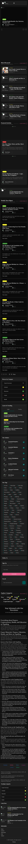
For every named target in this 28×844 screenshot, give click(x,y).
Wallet (5, 505)
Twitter (17, 765)
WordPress (17, 489)
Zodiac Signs (12, 485)
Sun (16, 548)
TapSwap (23, 543)
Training (5, 528)
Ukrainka (13, 516)
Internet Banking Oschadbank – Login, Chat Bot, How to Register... (12, 174)
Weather (5, 501)
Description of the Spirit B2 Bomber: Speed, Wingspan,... (17, 97)
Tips (22, 534)
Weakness (12, 501)
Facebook (5, 765)
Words (11, 489)
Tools (5, 534)
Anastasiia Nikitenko (9, 248)
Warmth (5, 503)
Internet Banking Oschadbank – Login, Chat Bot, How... (17, 88)
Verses (13, 510)
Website (12, 498)
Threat (16, 537)
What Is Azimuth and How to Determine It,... (17, 79)
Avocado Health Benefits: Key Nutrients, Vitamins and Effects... (16, 808)
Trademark (6, 530)
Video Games (6, 510)
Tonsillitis (11, 534)
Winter (15, 494)
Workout (5, 489)
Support (10, 548)
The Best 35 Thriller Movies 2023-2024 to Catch (16, 106)
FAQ (2, 834)
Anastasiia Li (11, 452)
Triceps (5, 523)
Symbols (12, 545)
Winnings (6, 496)
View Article (4, 219)
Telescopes (18, 539)
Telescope (6, 541)
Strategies (6, 552)
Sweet (5, 548)
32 (9, 374)
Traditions (12, 528)
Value (18, 512)
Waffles (16, 505)
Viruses (17, 507)
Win (11, 496)
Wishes (10, 494)
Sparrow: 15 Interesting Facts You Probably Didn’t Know (15, 814)
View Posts (10, 442)
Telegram (12, 541)
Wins (20, 494)
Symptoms (6, 545)
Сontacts (2, 830)
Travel (5, 525)
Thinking (22, 537)
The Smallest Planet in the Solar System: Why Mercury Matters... (13, 340)
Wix (5, 494)
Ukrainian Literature (17, 519)
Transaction (19, 525)
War (19, 503)
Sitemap (14, 841)
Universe (17, 514)
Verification (19, 510)
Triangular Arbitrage (13, 523)
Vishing (11, 507)
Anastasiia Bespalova (9, 211)
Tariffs (17, 543)
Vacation (5, 514)
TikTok (5, 537)
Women (14, 492)
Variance (12, 512)
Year (15, 487)
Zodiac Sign (20, 485)
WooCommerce (7, 492)
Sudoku (21, 548)
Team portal (3, 832)
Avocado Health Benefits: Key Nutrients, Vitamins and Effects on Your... (13, 208)
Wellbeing (17, 496)
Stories (17, 552)
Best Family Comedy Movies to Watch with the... (17, 70)
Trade (12, 530)
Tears (12, 543)
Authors (2, 835)
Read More (22, 593)
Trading (18, 528)
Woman (19, 492)
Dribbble (11, 765)
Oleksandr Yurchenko (13, 469)
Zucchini (5, 485)
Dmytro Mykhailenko (9, 181)
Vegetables (6, 512)
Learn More (22, 63)
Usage (11, 514)
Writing (20, 487)
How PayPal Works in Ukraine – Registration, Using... (17, 115)
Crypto (18, 601)
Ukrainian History (7, 521)
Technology (19, 541)
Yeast (11, 487)
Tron (20, 521)
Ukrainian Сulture (7, 519)
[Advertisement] (14, 47)
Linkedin (11, 767)
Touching (12, 532)
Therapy (5, 539)
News (2, 597)
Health (5, 19)
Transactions (11, 525)
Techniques (6, 543)
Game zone (6, 599)
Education (11, 95)
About (2, 829)
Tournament (18, 530)
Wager (10, 505)
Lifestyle (11, 67)
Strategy (22, 550)
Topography (19, 532)
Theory (11, 539)
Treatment (22, 523)
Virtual (23, 507)
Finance (11, 86)
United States (6, 516)
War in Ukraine (12, 503)
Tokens (17, 534)
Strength (16, 550)
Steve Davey (7, 152)
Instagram (23, 765)
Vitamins (5, 507)
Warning (18, 501)
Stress (11, 550)
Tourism (5, 532)
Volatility (22, 505)
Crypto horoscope (8, 601)
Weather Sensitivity (20, 498)
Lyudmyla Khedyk (8, 230)
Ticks (11, 537)
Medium (17, 767)
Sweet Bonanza (20, 545)
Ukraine (15, 521)
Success (5, 550)
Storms (12, 552)
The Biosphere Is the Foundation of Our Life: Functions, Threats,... (13, 246)
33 (11, 374)
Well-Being (6, 498)
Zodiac (5, 487)
